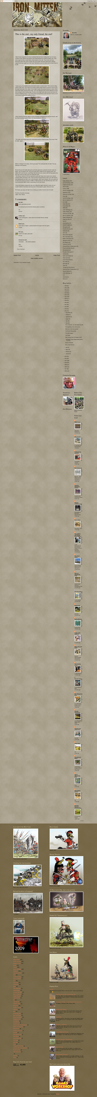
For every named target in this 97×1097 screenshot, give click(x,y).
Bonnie (64, 278)
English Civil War (66, 184)
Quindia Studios (78, 679)
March (67, 349)
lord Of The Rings (67, 182)
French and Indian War (68, 248)
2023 (65, 292)
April (67, 347)
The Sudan (65, 261)
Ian (19, 202)
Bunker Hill (77, 605)
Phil (20, 231)
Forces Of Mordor (69, 342)
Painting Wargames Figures (77, 486)
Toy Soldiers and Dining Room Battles (78, 535)
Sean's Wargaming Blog (77, 776)
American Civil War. (67, 213)
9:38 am (20, 219)
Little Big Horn (66, 223)
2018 (65, 302)
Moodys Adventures (77, 712)
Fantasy (64, 188)
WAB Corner (77, 422)
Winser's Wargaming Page (77, 574)
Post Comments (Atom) (25, 262)
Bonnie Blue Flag (66, 234)
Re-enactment (66, 250)
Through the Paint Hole (68, 267)
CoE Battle (67, 335)
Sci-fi (64, 202)
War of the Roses (67, 236)
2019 (65, 300)
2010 (65, 362)
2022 (65, 294)
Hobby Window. (66, 211)
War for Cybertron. (67, 215)
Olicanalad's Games (77, 791)
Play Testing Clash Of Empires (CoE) (73, 337)
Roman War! (58, 1017)
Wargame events (66, 240)
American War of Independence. (70, 269)
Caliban (20, 215)
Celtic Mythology (66, 209)
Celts (20, 194)
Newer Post (17, 255)
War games (65, 227)
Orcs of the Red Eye (69, 344)
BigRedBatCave (78, 619)
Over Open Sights (77, 556)
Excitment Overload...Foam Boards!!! (64, 1039)
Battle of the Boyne (67, 238)
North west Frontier (67, 255)
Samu (64, 265)
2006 (65, 371)
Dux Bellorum (66, 242)
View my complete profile (76, 34)
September (68, 316)
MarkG (20, 223)
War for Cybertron (67, 200)
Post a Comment (21, 249)
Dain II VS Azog (59, 1047)
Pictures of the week (67, 252)
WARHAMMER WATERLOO (62, 1032)
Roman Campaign (67, 190)
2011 (65, 360)
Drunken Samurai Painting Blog (78, 807)
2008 (65, 366)
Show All (81, 820)
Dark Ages (65, 263)
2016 (65, 306)
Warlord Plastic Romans (61, 1009)
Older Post (56, 255)
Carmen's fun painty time (78, 729)
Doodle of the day (67, 229)
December (68, 312)
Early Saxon (65, 257)
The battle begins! (69, 333)
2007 (65, 368)
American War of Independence (70, 246)
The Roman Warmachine (70, 331)
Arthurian (65, 254)
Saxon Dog (77, 743)
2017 (65, 304)
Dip (63, 221)
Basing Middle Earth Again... (62, 1054)
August (67, 318)
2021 (65, 296)
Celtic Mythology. (66, 273)
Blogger (57, 1094)
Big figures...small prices (61, 1024)
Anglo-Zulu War (66, 219)
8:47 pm (20, 235)
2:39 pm (20, 227)
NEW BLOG (81, 638)
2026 (65, 285)
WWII (64, 207)
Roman (23, 194)
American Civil (66, 244)
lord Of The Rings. (67, 198)
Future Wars (65, 205)
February (68, 351)
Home (37, 255)
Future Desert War (67, 259)
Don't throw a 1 (78, 468)
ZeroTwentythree (78, 591)
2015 (65, 308)
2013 (65, 356)
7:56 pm (20, 246)
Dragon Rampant (66, 217)
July (67, 321)
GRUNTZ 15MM (66, 225)
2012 (65, 358)
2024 (65, 290)
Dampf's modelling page (78, 503)
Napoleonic (65, 192)
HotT (64, 232)
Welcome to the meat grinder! (71, 329)
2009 (65, 364)
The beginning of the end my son (72, 326)
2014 (65, 310)
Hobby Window (66, 180)
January (67, 353)
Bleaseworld (77, 437)
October (67, 314)
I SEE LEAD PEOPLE (77, 633)
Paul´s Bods (77, 520)
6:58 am (20, 211)
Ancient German (66, 271)
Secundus (74, 32)
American (65, 277)
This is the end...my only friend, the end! (74, 324)
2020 (65, 298)
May (67, 323)
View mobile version (37, 258)
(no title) (51, 989)
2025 (65, 287)
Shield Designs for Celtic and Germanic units (66, 994)
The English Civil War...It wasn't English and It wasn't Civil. (69, 1002)
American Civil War (67, 194)
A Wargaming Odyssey (78, 452)
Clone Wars (65, 204)
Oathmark (65, 230)
